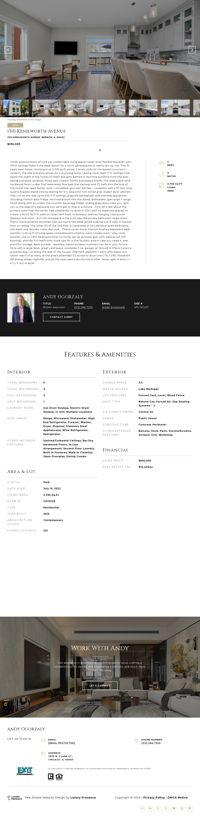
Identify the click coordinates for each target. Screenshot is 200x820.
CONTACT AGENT (61, 317)
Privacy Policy (154, 797)
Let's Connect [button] (100, 685)
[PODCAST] (190, 808)
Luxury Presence (83, 797)
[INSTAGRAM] (142, 808)
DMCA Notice (178, 797)
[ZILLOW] (182, 808)
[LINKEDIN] (150, 808)
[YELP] (158, 808)
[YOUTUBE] (174, 808)
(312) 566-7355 (83, 307)
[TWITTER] (166, 808)
